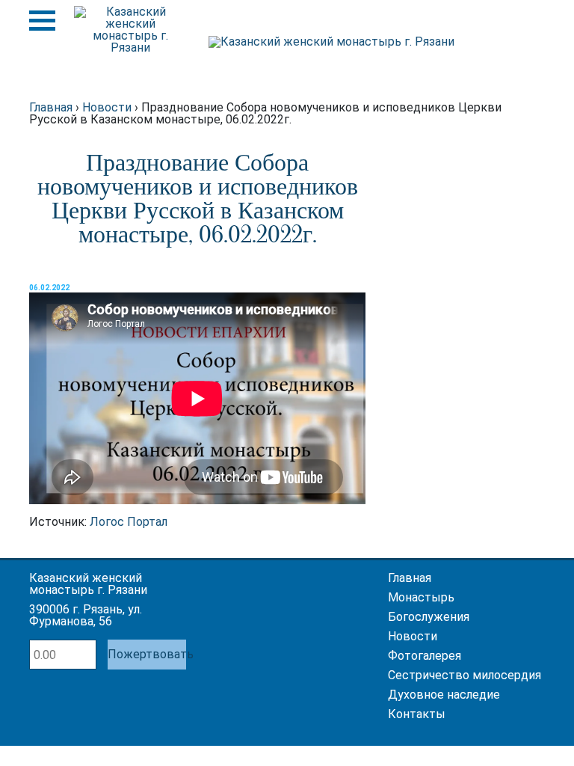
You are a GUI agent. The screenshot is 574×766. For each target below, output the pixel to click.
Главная (409, 578)
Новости (412, 636)
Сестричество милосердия (464, 675)
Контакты (416, 714)
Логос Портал (128, 522)
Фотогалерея (424, 656)
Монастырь (421, 597)
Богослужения (428, 617)
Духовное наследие (444, 694)
